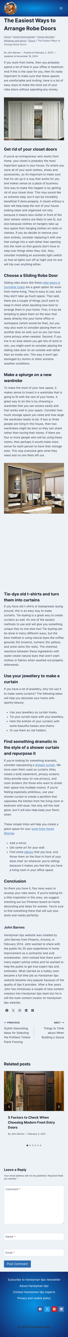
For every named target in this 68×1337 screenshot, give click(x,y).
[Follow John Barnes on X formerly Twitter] (13, 1010)
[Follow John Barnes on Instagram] (19, 1010)
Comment (13, 1189)
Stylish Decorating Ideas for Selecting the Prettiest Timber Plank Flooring (17, 1032)
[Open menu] (61, 8)
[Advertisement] (34, 554)
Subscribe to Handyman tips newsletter (34, 1279)
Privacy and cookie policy (34, 1298)
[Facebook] (40, 1309)
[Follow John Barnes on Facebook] (7, 1010)
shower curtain (45, 765)
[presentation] (34, 1091)
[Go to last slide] (9, 1107)
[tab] (27, 1145)
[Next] (58, 1107)
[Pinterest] (54, 1309)
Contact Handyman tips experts (34, 1292)
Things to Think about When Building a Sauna (53, 1030)
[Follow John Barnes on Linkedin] (26, 1010)
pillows (28, 852)
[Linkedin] (61, 1309)
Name (10, 1236)
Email (10, 1252)
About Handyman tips (34, 1286)
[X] (47, 1309)
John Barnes (17, 1134)
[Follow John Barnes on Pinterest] (32, 1010)
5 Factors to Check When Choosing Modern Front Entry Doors (31, 1122)
